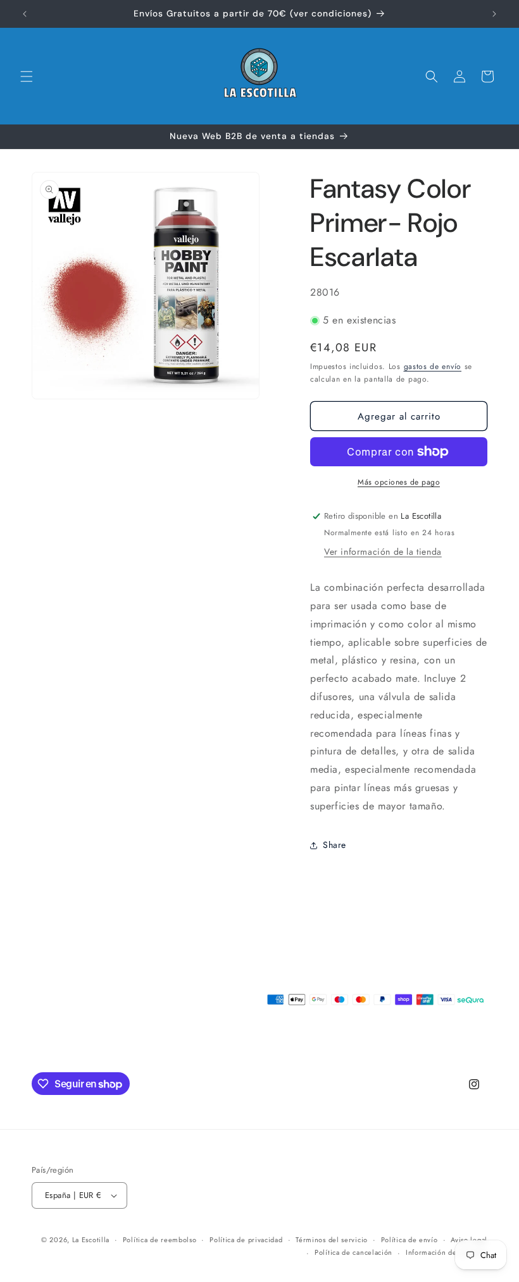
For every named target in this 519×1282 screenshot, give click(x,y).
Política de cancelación (353, 1252)
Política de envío (409, 1240)
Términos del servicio (332, 1240)
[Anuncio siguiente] (494, 14)
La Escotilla (90, 1240)
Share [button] (334, 844)
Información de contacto (446, 1252)
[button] (27, 76)
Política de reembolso (160, 1240)
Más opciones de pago (399, 482)
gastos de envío (433, 366)
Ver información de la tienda (383, 551)
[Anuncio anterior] (25, 14)
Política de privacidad (245, 1240)
